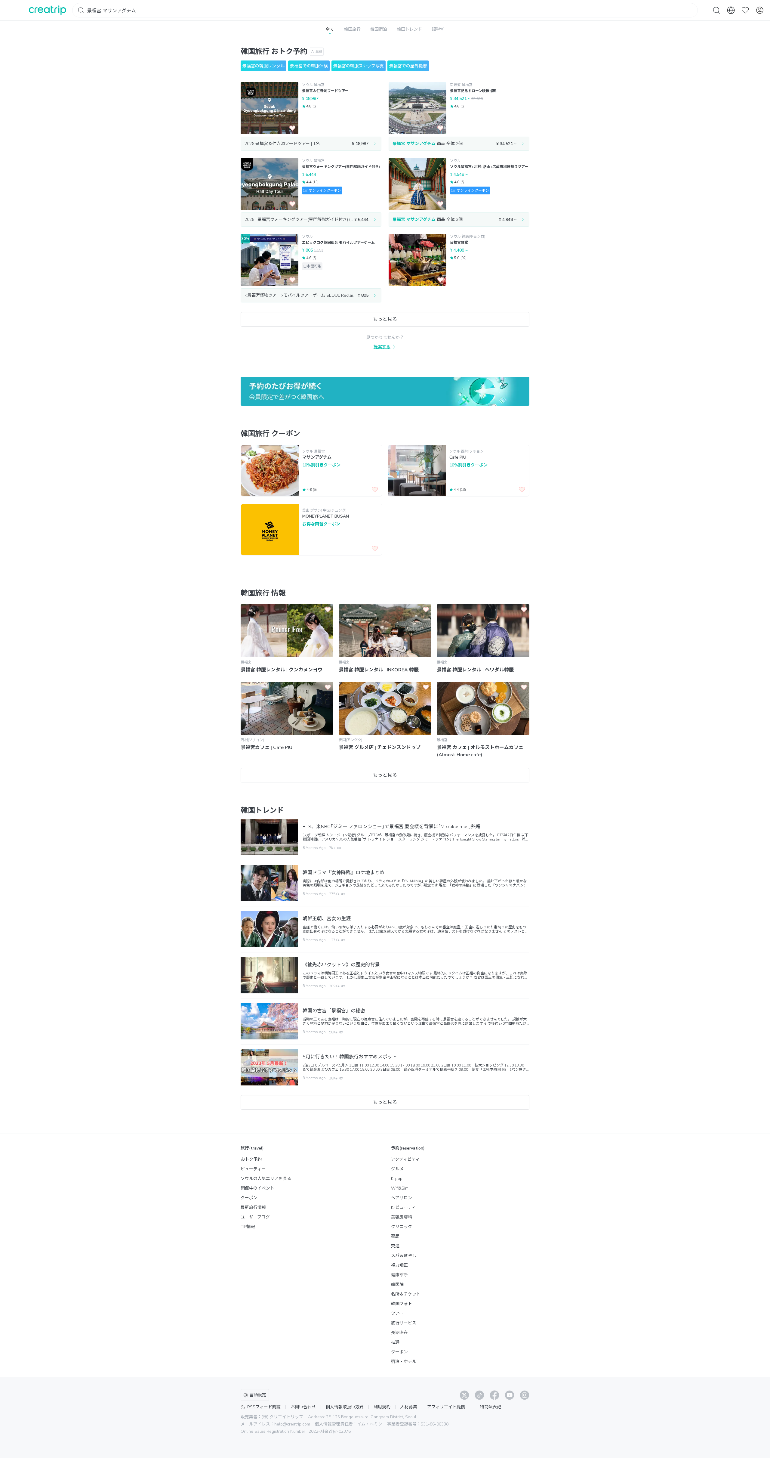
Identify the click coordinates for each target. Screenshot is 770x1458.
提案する (382, 347)
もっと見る (385, 319)
